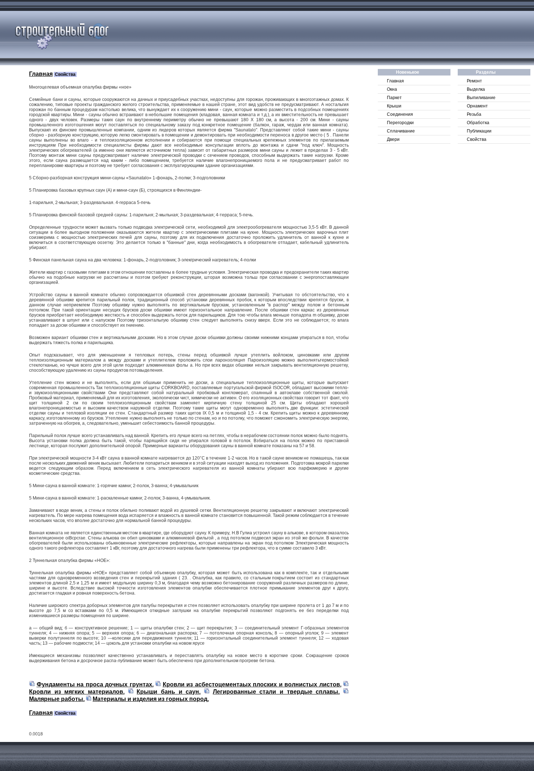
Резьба (474, 114)
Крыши (394, 106)
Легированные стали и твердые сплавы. (276, 692)
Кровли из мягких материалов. (77, 692)
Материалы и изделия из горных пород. (151, 699)
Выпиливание (481, 97)
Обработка (478, 122)
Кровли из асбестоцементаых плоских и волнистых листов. (252, 684)
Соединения (400, 114)
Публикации (479, 131)
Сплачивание (401, 131)
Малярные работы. (57, 699)
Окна (392, 89)
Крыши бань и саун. (169, 692)
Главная (395, 80)
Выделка (476, 89)
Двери (393, 139)
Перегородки (400, 122)
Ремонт (474, 80)
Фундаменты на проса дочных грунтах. (95, 684)
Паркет (394, 97)
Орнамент (477, 106)
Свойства (476, 139)
